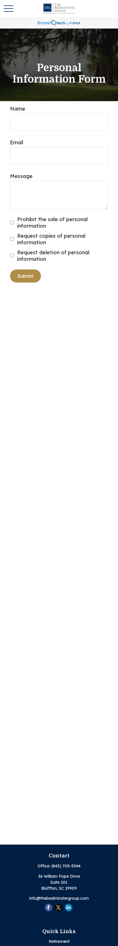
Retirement (59, 941)
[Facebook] (48, 907)
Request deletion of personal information (53, 255)
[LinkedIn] (68, 907)
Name (17, 108)
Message (21, 176)
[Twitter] (58, 907)
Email (16, 142)
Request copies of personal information (51, 239)
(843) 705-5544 (65, 866)
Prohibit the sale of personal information (52, 222)
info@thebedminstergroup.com (59, 898)
